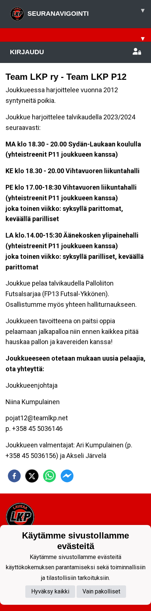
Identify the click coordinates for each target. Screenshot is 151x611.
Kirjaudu (27, 52)
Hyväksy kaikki (50, 591)
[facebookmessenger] (67, 476)
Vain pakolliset (101, 591)
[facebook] (14, 476)
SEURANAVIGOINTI (85, 12)
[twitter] (31, 476)
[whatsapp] (49, 476)
